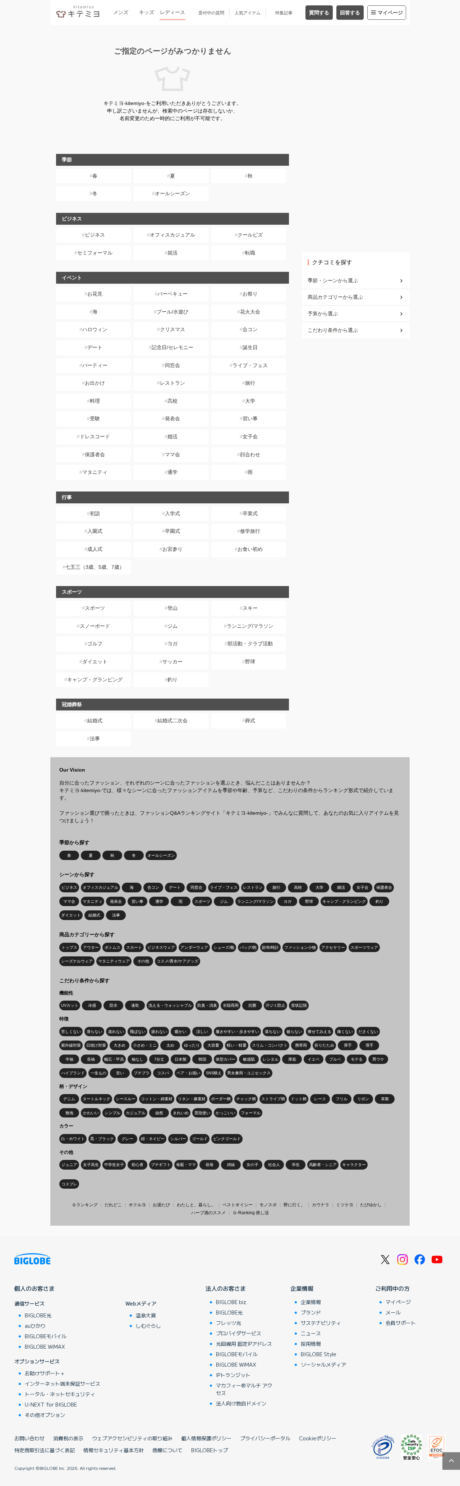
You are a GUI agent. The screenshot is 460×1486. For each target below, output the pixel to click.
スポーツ (95, 608)
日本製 (181, 1059)
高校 (172, 401)
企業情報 (301, 1288)
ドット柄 (299, 1099)
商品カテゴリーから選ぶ (335, 297)
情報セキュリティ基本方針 (113, 1450)
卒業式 (250, 513)
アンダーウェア (194, 947)
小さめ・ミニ (145, 1045)
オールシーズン (172, 193)
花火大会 (250, 312)
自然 (159, 1113)
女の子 (252, 1164)
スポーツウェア (364, 947)
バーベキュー (172, 294)
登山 (172, 608)
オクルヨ (137, 1204)
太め (170, 1045)
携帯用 (301, 1045)
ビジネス (95, 235)
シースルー (125, 1099)
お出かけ (95, 383)
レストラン (172, 383)
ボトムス (112, 947)
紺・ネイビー (153, 1139)
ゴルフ (94, 643)
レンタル (271, 1059)
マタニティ (94, 472)
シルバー (178, 1139)
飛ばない (138, 1031)
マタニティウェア (114, 961)
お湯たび (161, 1204)
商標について (167, 1450)
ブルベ (335, 1059)
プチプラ (142, 1073)
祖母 (209, 1164)
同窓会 (172, 365)
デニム (69, 1099)
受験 (95, 418)
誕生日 (250, 347)
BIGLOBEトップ (209, 1450)
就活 (172, 253)
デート (94, 347)
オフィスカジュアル (172, 235)
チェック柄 (246, 1099)
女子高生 (91, 1164)
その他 (143, 961)
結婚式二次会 (172, 720)
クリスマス (172, 329)
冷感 (92, 1005)
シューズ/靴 (223, 947)
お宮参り (172, 549)
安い (120, 1073)
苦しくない (71, 1031)
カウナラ (320, 1204)
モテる (357, 1059)
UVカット (69, 1005)
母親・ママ (186, 1164)
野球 (250, 661)
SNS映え (214, 1073)
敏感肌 (249, 1059)
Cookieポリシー (317, 1438)
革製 (385, 1099)
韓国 (202, 1059)
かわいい (91, 1113)
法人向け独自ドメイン (241, 1403)
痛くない (345, 1031)
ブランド (311, 1312)
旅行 (250, 383)
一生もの (98, 1073)
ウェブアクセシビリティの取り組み (132, 1438)
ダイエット (94, 661)
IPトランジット (233, 1374)
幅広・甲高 (114, 1059)
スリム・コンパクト (270, 1045)
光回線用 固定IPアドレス (244, 1343)
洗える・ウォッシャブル (170, 1005)
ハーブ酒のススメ (208, 1212)
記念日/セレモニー (172, 347)
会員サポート (401, 1322)
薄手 (369, 1045)
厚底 (292, 1059)
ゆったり (192, 1045)
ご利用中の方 (392, 1288)
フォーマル (251, 1113)
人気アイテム (248, 12)
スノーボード (95, 626)
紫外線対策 (71, 1045)
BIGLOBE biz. (232, 1302)
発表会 (172, 418)
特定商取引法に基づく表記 (44, 1450)
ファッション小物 (300, 947)
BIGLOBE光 (38, 1315)
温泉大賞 (146, 1315)
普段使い (202, 1113)
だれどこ (113, 1204)
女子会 (250, 436)
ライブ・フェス (250, 365)
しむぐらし (148, 1325)
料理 (95, 401)
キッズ (146, 12)
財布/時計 (270, 947)
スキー (250, 608)
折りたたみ (324, 1045)
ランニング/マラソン (250, 626)
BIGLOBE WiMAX (45, 1346)
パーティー (94, 365)
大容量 (213, 1045)
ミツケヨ (344, 1204)
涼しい (202, 1031)
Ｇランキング (85, 1204)
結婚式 (94, 720)
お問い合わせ (29, 1438)
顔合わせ (250, 454)
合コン (250, 329)
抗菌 (252, 1005)
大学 (250, 401)
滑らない (94, 1031)
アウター (91, 947)
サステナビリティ (321, 1322)
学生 (296, 1164)
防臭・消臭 (207, 1005)
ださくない (368, 1031)
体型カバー (225, 1059)
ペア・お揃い (188, 1073)
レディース (172, 12)
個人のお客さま (34, 1288)
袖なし (137, 1059)
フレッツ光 (228, 1322)
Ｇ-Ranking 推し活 (251, 1212)
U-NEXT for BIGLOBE (51, 1404)
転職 (250, 253)
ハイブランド (73, 1073)
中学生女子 (114, 1164)
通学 (172, 472)
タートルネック (96, 1099)
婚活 (172, 436)
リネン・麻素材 (192, 1099)
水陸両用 (231, 1005)
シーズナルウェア (77, 961)
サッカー (172, 661)
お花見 (94, 294)
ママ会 (172, 454)
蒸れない (116, 1031)
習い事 (250, 418)
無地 (69, 1113)
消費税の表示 (68, 1438)
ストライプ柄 (273, 1099)
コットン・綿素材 (156, 1099)
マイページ (390, 12)
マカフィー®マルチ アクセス (244, 1389)
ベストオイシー (237, 1204)
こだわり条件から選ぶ (333, 330)
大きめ (119, 1045)
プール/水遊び (172, 312)
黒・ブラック (102, 1139)
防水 (114, 1005)
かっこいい (225, 1113)
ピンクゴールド (227, 1139)
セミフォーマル (94, 253)
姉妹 (231, 1164)
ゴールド (200, 1139)
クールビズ (250, 235)
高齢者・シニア (323, 1164)
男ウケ (378, 1059)
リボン (363, 1099)
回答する (350, 12)
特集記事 (284, 12)
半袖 (69, 1059)
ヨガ (172, 643)
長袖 (91, 1059)
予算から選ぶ (323, 313)
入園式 (94, 531)
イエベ (313, 1059)
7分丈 (159, 1059)
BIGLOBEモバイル (45, 1336)
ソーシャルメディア (323, 1364)
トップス (69, 947)
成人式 (94, 549)
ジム (172, 626)
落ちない (273, 1031)
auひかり (35, 1325)
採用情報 (311, 1343)
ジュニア (69, 1164)
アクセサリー (333, 947)
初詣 (95, 513)
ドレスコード (95, 436)
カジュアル (136, 1113)
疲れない (159, 1031)
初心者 (137, 1164)
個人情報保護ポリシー (206, 1438)
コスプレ (69, 1184)
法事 (95, 738)
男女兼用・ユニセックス (249, 1073)
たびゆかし (371, 1204)
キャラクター (354, 1164)
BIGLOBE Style (318, 1354)
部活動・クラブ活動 (250, 643)
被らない (294, 1031)
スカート (134, 947)
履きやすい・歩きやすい (237, 1031)
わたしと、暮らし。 (196, 1204)
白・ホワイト (73, 1139)
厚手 (348, 1045)
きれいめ (181, 1113)
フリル (342, 1099)
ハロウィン (94, 329)
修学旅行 (250, 531)
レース (320, 1099)
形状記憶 (299, 1005)
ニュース (311, 1333)
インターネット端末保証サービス (62, 1383)
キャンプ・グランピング (95, 679)
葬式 (250, 720)
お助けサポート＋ (45, 1373)
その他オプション (45, 1414)
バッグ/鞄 (248, 947)
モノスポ (268, 1204)
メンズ (120, 12)
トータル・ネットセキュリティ (60, 1394)
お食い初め (250, 549)
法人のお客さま (226, 1288)
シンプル (112, 1113)
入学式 (172, 513)
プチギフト (161, 1164)
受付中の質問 (211, 12)
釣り (172, 679)
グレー (127, 1139)
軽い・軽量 (237, 1045)
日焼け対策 (96, 1045)
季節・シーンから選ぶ (333, 280)
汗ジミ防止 (275, 1005)
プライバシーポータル (265, 1438)
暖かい (181, 1031)
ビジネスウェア (161, 947)
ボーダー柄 (221, 1099)
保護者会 (95, 454)
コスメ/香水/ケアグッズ (177, 961)
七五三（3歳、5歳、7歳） (94, 567)
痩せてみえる (319, 1031)
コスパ (163, 1073)
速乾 (135, 1005)
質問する (319, 12)
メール (393, 1312)
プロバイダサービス (238, 1333)
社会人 (274, 1164)
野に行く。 (294, 1204)
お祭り (250, 294)
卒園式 (172, 531)
